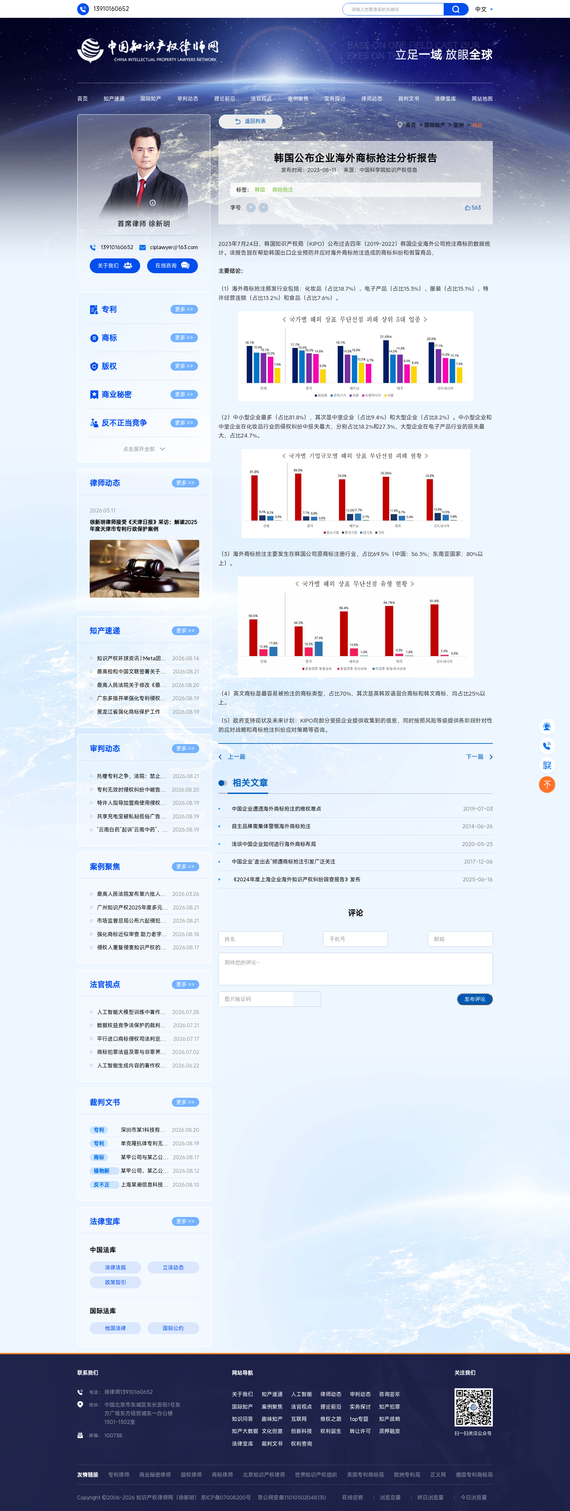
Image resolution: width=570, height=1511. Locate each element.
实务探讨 (334, 98)
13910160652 (110, 9)
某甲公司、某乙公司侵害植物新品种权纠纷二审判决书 (160, 1170)
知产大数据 (245, 1431)
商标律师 (222, 1474)
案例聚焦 (298, 98)
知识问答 (242, 1419)
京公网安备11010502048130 (292, 1497)
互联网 (299, 1419)
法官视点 (261, 98)
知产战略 (389, 1419)
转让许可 (360, 1431)
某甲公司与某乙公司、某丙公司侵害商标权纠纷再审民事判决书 (160, 1157)
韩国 (260, 189)
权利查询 (301, 1443)
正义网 (438, 1474)
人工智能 (301, 1394)
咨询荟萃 (389, 1394)
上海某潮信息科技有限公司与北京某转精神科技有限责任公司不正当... (160, 1184)
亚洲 (458, 125)
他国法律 (115, 1328)
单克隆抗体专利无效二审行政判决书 (160, 1143)
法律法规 (115, 1267)
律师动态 (371, 98)
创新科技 (301, 1431)
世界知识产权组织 (316, 1474)
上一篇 (236, 757)
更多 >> (184, 309)
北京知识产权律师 (264, 1474)
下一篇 (475, 757)
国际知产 (150, 98)
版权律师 (191, 1474)
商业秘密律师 (155, 1474)
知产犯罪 (389, 1406)
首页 (82, 98)
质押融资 (389, 1431)
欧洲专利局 (407, 1474)
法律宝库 (445, 98)
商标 (477, 125)
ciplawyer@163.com (173, 247)
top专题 (359, 1419)
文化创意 (272, 1431)
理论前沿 (224, 98)
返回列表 (255, 121)
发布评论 (475, 999)
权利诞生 (330, 1431)
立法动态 (173, 1267)
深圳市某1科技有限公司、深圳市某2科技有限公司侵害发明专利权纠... (160, 1129)
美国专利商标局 (365, 1474)
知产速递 (114, 98)
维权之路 (330, 1419)
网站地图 (482, 98)
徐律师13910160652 (128, 1392)
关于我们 (108, 265)
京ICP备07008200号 (226, 1497)
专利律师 (118, 1474)
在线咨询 (165, 265)
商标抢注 (282, 189)
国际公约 (173, 1328)
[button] (139, 592)
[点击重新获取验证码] (307, 999)
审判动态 (187, 98)
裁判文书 (408, 98)
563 (476, 207)
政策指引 (115, 1282)
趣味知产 (272, 1419)
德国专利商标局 (474, 1474)
